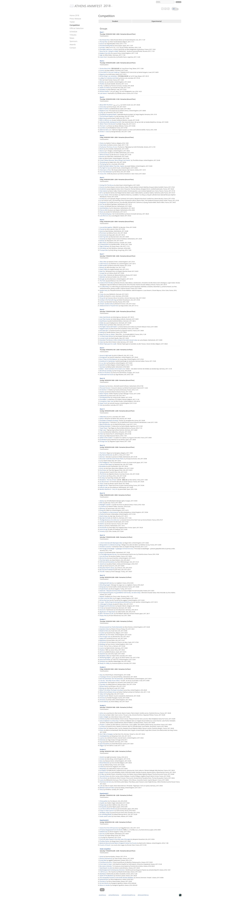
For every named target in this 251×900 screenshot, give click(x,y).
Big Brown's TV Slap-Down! (107, 612)
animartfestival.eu (114, 895)
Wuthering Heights (105, 657)
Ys (100, 200)
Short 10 (102, 378)
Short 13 (102, 493)
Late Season (103, 93)
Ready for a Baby (105, 663)
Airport (102, 552)
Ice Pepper (103, 770)
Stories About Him (105, 68)
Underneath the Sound (106, 374)
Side (101, 566)
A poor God (103, 57)
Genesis (102, 267)
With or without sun (105, 120)
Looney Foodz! (104, 338)
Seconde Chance (104, 776)
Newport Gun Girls (105, 53)
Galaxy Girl (103, 638)
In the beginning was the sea (108, 554)
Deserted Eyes (104, 879)
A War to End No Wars (106, 598)
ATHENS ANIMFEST (88, 6)
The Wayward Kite (105, 397)
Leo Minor (103, 128)
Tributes (73, 35)
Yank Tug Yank (104, 237)
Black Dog (102, 118)
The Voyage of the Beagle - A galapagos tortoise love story (116, 548)
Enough (102, 279)
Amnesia (102, 698)
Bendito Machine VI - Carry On (108, 489)
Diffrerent (102, 634)
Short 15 (102, 575)
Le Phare (102, 726)
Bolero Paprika (104, 394)
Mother (102, 82)
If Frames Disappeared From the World (111, 830)
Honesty (102, 531)
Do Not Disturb (104, 883)
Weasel (102, 596)
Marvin (102, 151)
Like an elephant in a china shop (109, 721)
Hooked (102, 198)
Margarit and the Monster (107, 606)
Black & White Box (105, 424)
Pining (101, 510)
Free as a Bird (104, 210)
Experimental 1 (104, 793)
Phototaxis (103, 233)
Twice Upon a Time (105, 170)
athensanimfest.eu (143, 895)
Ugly (101, 55)
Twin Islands (103, 191)
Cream (102, 294)
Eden (101, 503)
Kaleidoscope (104, 832)
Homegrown (103, 357)
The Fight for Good (105, 168)
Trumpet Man (104, 250)
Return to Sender (105, 885)
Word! (101, 149)
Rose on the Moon (105, 372)
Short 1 (102, 32)
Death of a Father (105, 87)
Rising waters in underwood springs (110, 545)
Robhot (102, 524)
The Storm (103, 453)
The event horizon (105, 388)
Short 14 (102, 535)
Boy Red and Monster (106, 455)
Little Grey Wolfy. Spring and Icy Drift (110, 122)
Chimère (102, 719)
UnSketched (103, 682)
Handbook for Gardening (107, 361)
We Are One (103, 558)
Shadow (102, 650)
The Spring (103, 164)
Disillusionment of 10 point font (109, 306)
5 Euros (102, 43)
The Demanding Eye (105, 214)
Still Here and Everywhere (107, 562)
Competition (75, 25)
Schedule (73, 31)
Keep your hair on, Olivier (107, 334)
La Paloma (103, 506)
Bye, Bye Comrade (105, 518)
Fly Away (102, 478)
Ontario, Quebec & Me (106, 304)
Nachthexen (103, 321)
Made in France (104, 772)
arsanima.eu (102, 895)
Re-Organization (104, 422)
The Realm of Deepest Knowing (109, 420)
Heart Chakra (104, 269)
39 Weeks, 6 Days (105, 812)
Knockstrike (103, 527)
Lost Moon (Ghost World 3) (108, 809)
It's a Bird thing (104, 286)
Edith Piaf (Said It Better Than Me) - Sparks (112, 166)
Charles (102, 392)
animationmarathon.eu (128, 895)
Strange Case (103, 441)
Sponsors (73, 41)
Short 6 (102, 220)
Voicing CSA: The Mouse (107, 185)
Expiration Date (104, 629)
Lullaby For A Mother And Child (109, 78)
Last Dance (103, 476)
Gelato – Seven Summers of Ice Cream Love (112, 369)
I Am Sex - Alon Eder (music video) (109, 680)
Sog (101, 742)
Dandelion (103, 89)
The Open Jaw (104, 330)
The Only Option (104, 560)
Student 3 (102, 705)
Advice (102, 418)
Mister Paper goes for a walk (108, 344)
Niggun (102, 745)
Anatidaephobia (104, 736)
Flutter (102, 143)
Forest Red (103, 860)
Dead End (102, 654)
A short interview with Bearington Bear (111, 543)
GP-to (101, 193)
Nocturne (102, 610)
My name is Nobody (106, 866)
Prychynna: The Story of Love (108, 147)
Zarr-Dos (102, 833)
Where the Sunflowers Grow (108, 692)
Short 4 (102, 135)
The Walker (103, 399)
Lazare (102, 780)
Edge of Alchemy (104, 246)
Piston (102, 730)
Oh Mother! (103, 390)
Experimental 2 (104, 820)
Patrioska (102, 740)
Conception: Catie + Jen (106, 401)
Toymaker (103, 684)
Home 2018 (74, 15)
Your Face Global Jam (106, 172)
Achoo (102, 713)
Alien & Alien (103, 265)
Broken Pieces (104, 686)
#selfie (102, 296)
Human (102, 835)
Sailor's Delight (104, 717)
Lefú (101, 786)
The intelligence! (104, 462)
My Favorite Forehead (106, 569)
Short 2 (102, 61)
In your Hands (104, 195)
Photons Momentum (106, 858)
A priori (102, 648)
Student (115, 21)
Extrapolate (103, 807)
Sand (101, 231)
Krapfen (102, 803)
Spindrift (102, 365)
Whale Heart (103, 325)
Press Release (75, 18)
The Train (102, 281)
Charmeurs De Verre (106, 782)
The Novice (103, 474)
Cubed (102, 766)
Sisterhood (103, 564)
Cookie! (102, 633)
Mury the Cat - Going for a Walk (109, 51)
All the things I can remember (108, 76)
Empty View (103, 615)
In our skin (103, 363)
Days (101, 675)
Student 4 (102, 749)
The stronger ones (105, 636)
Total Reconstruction (106, 862)
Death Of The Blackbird (106, 875)
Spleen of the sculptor (106, 437)
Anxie (101, 856)
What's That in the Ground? (108, 124)
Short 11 (102, 409)
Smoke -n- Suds (104, 131)
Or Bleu (102, 774)
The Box (102, 84)
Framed (102, 229)
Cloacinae (102, 239)
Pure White (103, 248)
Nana (101, 789)
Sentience (102, 661)
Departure (103, 74)
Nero (101, 761)
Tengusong (103, 805)
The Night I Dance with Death (108, 327)
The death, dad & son (106, 49)
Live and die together (106, 227)
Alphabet (102, 277)
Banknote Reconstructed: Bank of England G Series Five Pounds (118, 843)
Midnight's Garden (105, 504)
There (101, 483)
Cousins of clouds (105, 845)
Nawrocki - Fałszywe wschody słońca (110, 591)
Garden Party (104, 290)
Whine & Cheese (104, 154)
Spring (102, 472)
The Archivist (103, 778)
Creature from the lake (106, 283)
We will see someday (106, 371)
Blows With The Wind (106, 105)
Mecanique (103, 768)
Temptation (103, 202)
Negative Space (104, 328)
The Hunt (102, 126)
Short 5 (102, 177)
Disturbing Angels (105, 585)
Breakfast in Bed (104, 656)
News (72, 38)
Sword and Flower (105, 659)
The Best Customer (105, 547)
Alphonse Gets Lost (105, 130)
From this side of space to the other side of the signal (115, 839)
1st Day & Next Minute (106, 336)
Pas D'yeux (103, 470)
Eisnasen (102, 386)
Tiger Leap (103, 430)
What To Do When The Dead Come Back (111, 690)
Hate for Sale (103, 487)
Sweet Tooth (103, 403)
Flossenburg (103, 162)
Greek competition (105, 849)
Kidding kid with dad (106, 583)
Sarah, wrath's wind (105, 816)
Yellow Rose (103, 417)
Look (101, 432)
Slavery (102, 501)
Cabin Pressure (104, 264)
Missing (102, 688)
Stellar (101, 323)
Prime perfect (104, 801)
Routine (102, 156)
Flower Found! (104, 696)
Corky (101, 112)
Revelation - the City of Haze (108, 480)
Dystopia (102, 367)
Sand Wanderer (104, 208)
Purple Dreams (104, 589)
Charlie (102, 514)
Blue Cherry (103, 242)
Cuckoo (102, 206)
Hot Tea (102, 204)
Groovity (102, 715)
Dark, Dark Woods (105, 317)
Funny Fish (103, 174)
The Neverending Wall (106, 45)
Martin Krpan (104, 516)
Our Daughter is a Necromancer (109, 512)
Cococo (102, 70)
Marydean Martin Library (107, 568)
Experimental (156, 21)
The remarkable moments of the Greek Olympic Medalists (116, 877)
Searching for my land (106, 868)
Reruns (102, 525)
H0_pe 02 (102, 298)
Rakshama (103, 640)
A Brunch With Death (106, 464)
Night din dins (104, 485)
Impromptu (103, 145)
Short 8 (102, 309)
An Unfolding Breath (106, 814)
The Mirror (103, 881)
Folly (101, 86)
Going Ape (103, 587)
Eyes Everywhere (105, 744)
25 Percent (103, 642)
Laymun (102, 738)
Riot (101, 80)
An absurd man (104, 481)
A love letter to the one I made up (109, 72)
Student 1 (102, 619)
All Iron (102, 652)
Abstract (102, 457)
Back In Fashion (104, 109)
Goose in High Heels (105, 355)
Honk (101, 646)
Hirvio (101, 468)
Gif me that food (104, 600)
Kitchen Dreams (104, 91)
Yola (101, 765)
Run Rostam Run (105, 40)
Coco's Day (103, 275)
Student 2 (102, 667)
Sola (101, 405)
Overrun (102, 187)
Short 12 (102, 445)
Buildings (102, 644)
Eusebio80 (103, 439)
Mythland (102, 874)
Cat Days (102, 47)
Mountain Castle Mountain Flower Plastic (112, 459)
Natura (102, 436)
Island (101, 342)
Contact (73, 48)
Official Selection (77, 28)
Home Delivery (104, 701)
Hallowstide (103, 395)
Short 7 (102, 254)
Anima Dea (103, 107)
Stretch (102, 757)
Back (102, 889)
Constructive (103, 153)
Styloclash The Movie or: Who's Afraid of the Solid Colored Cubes (118, 340)
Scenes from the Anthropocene (109, 828)
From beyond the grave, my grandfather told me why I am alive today (120, 592)
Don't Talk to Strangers (106, 734)
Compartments (104, 244)
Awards (73, 44)
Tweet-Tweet (103, 428)
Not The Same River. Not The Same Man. (111, 678)
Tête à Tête (103, 262)
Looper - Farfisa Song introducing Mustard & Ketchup (115, 602)
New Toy (102, 271)
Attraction (103, 700)
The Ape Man (103, 42)
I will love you (104, 872)
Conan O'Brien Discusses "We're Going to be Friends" (115, 160)
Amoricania (103, 235)
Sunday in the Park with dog (108, 300)
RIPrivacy (102, 508)
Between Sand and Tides (107, 788)
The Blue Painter (104, 841)
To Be (101, 608)
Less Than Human (105, 319)
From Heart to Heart (106, 864)
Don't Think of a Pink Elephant (108, 359)
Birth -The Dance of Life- (107, 613)
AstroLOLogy (103, 529)
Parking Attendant (105, 426)
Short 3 (102, 97)
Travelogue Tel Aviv (105, 677)
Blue (101, 158)
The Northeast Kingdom (107, 116)
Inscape (102, 273)
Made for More (104, 631)
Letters (102, 302)
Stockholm (103, 189)
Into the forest (104, 556)
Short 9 (102, 348)
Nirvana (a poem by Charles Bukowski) (111, 627)
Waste (101, 212)
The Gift (102, 571)
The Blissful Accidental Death (108, 114)
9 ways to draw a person (107, 810)
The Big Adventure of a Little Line (109, 520)
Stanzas (102, 240)
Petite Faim (103, 728)
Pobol (101, 434)
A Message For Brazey (106, 604)
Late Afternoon (104, 216)
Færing (102, 332)
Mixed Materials (104, 763)
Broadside (103, 466)
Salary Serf (103, 694)
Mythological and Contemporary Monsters (112, 870)
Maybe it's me (104, 110)
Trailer (72, 22)
